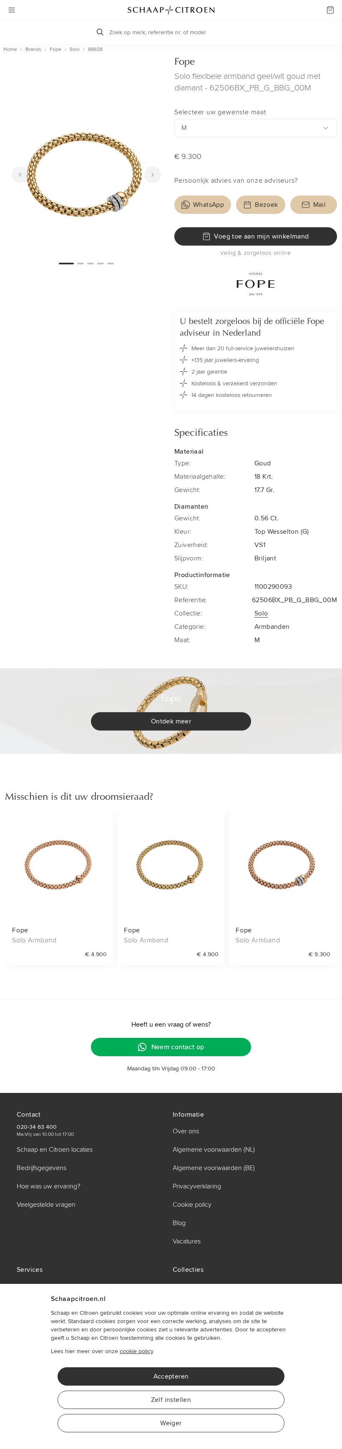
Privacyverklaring (197, 1186)
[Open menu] (12, 10)
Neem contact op (177, 1047)
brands (33, 49)
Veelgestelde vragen (46, 1204)
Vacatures (187, 1241)
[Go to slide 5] (110, 263)
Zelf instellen (171, 1400)
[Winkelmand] (330, 10)
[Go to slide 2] (80, 263)
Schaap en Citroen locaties (55, 1149)
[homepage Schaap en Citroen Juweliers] (171, 10)
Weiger (170, 1423)
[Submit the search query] (100, 32)
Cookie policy (192, 1204)
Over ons (186, 1131)
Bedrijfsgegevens (41, 1168)
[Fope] (255, 284)
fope (55, 49)
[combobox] (255, 128)
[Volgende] (152, 174)
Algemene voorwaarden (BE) (214, 1168)
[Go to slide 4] (100, 263)
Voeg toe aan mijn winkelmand (261, 236)
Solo (261, 613)
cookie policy (136, 1351)
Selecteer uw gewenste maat (220, 112)
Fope (184, 62)
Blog (179, 1223)
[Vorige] (20, 174)
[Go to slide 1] (66, 263)
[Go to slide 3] (90, 263)
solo (75, 49)
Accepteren (171, 1376)
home (10, 49)
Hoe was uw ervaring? (48, 1186)
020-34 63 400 (37, 1126)
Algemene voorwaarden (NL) (214, 1149)
